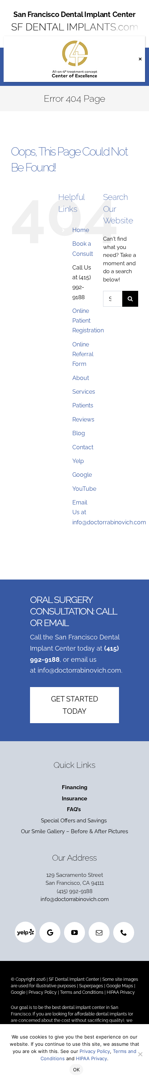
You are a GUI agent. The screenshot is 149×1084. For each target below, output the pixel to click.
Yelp (78, 461)
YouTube (84, 488)
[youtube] (74, 932)
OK (76, 1069)
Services (83, 391)
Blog (78, 433)
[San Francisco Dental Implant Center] (74, 22)
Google (82, 474)
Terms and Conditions (81, 992)
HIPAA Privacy (121, 992)
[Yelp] (25, 932)
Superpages (91, 985)
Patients (82, 405)
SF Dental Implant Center (74, 979)
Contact (82, 447)
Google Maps (119, 985)
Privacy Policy (43, 992)
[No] (140, 1054)
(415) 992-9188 (75, 891)
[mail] (99, 932)
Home (80, 230)
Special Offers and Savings (74, 820)
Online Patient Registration (88, 320)
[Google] (49, 932)
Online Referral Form (82, 354)
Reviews (83, 419)
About (80, 378)
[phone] (123, 932)
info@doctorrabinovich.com (79, 670)
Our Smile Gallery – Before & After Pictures (74, 831)
